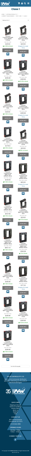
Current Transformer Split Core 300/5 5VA (23, 211)
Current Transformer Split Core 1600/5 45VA (7, 140)
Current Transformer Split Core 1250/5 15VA (23, 73)
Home (3, 14)
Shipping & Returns (15, 405)
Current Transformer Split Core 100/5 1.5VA (23, 38)
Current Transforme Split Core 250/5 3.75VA (8, 38)
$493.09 (7, 180)
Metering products (11, 14)
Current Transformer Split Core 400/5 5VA (8, 276)
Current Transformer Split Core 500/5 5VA (8, 310)
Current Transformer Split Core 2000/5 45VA (8, 174)
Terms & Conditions (16, 407)
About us (15, 410)
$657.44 (8, 248)
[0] (19, 3)
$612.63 (23, 182)
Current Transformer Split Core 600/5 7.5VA (23, 314)
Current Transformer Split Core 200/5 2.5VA (23, 142)
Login (15, 414)
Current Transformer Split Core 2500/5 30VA (23, 176)
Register (15, 412)
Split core (18, 16)
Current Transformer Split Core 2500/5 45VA (8, 208)
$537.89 (7, 214)
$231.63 (7, 44)
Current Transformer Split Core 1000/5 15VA (7, 72)
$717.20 (23, 285)
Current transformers (8, 16)
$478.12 (7, 146)
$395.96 (7, 78)
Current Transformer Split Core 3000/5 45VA (8, 242)
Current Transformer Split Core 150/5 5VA (8, 106)
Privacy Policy (15, 408)
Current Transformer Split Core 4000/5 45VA (23, 279)
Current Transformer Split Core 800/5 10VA (8, 344)
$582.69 (23, 251)
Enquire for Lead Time (23, 47)
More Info (8, 50)
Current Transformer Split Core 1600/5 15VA (23, 107)
